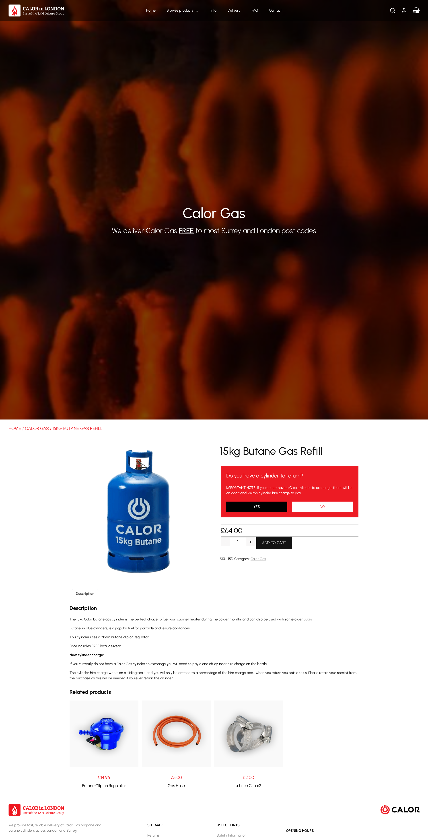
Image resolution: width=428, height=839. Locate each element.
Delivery (234, 10)
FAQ (254, 10)
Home (151, 10)
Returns (153, 835)
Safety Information (232, 835)
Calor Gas (37, 428)
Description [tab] (85, 593)
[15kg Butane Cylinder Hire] (322, 507)
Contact (275, 10)
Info (213, 10)
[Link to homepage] (36, 10)
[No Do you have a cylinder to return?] (256, 507)
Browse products (180, 10)
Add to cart (274, 542)
